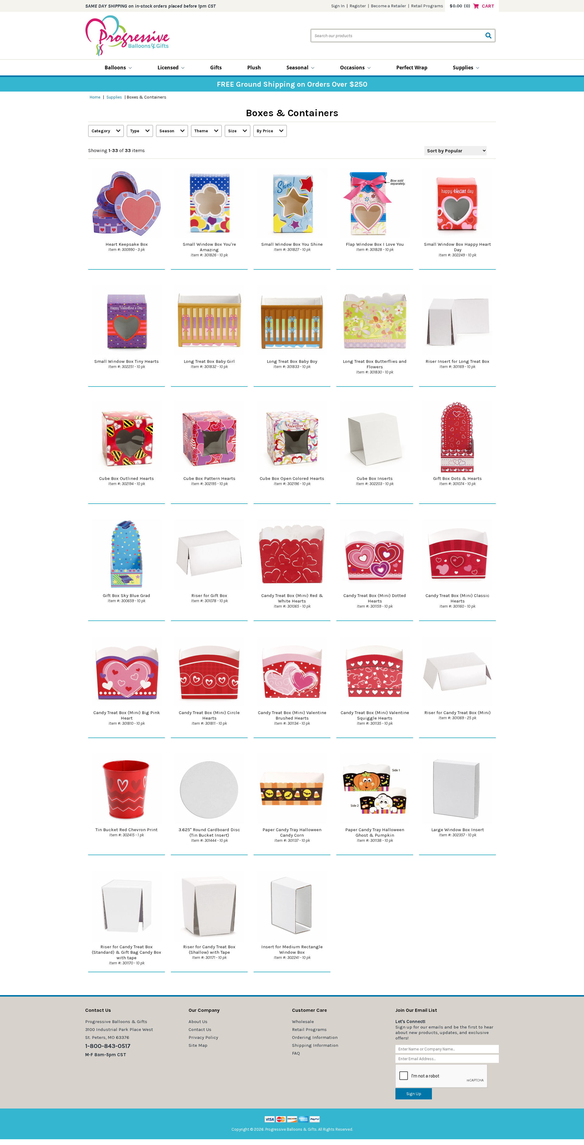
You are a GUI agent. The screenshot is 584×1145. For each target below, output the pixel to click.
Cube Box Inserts (375, 478)
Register (357, 6)
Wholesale (303, 1021)
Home (95, 97)
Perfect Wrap (411, 67)
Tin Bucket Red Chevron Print (127, 829)
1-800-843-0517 (107, 1046)
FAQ (296, 1053)
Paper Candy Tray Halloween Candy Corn (292, 832)
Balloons (115, 67)
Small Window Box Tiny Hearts (126, 361)
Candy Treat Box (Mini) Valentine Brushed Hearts (292, 715)
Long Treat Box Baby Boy (292, 361)
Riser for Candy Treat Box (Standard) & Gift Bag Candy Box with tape (126, 952)
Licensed (168, 67)
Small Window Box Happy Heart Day (457, 246)
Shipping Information (315, 1045)
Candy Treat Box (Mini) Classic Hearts (457, 598)
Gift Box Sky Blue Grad (126, 595)
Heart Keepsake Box (127, 244)
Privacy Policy (203, 1037)
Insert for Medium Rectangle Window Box (292, 949)
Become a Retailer (388, 6)
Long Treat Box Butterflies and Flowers (375, 364)
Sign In (338, 6)
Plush (254, 67)
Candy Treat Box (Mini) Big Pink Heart (126, 715)
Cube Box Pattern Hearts (209, 478)
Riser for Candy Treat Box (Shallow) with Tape (209, 949)
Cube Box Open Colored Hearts (292, 478)
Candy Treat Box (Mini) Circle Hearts (209, 715)
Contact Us (200, 1029)
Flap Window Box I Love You (375, 244)
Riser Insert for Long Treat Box (457, 361)
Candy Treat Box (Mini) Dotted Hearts (374, 598)
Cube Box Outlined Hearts (126, 478)
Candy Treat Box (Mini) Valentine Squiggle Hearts (375, 715)
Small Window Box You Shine (292, 244)
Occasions (352, 67)
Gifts (216, 67)
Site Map (198, 1045)
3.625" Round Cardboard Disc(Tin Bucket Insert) (209, 832)
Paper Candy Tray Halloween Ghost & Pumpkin (374, 832)
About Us (198, 1021)
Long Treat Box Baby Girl (209, 361)
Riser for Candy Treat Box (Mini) (457, 712)
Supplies (463, 67)
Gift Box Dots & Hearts (457, 478)
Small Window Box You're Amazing (209, 246)
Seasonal (297, 67)
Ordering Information (315, 1037)
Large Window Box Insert (457, 829)
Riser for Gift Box (209, 595)
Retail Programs (427, 6)
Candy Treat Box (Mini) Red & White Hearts (292, 598)
